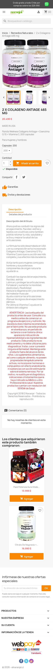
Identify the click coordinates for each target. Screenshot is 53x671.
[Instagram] (31, 661)
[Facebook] (21, 661)
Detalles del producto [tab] (20, 214)
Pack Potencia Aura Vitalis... (26, 487)
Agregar (28, 498)
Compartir (16, 177)
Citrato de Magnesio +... (26, 544)
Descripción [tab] (14, 209)
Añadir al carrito (27, 163)
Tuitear (24, 177)
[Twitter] (26, 661)
